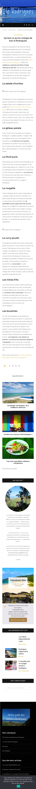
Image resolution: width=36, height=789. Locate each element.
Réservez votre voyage (18, 620)
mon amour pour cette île (16, 552)
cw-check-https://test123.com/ (24, 639)
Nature (21, 656)
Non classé (22, 644)
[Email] (19, 365)
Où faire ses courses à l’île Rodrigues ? (18, 434)
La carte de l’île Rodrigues (10, 741)
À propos (5, 746)
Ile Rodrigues (6, 751)
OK (18, 786)
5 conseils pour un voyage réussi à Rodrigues (15, 774)
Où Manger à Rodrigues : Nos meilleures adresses (18, 406)
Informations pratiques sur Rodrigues (13, 737)
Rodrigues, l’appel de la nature (23, 651)
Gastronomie (12, 30)
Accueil (4, 30)
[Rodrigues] (18, 11)
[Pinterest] (15, 365)
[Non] (34, 782)
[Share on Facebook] (9, 365)
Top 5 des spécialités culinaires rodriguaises (18, 462)
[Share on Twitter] (12, 365)
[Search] (32, 25)
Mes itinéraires (24, 671)
